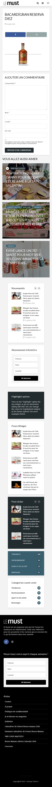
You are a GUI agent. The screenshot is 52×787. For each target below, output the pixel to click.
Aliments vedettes (13, 207)
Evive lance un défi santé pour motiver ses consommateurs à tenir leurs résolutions (31, 330)
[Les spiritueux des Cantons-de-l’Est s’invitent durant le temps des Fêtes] (16, 484)
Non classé (27, 207)
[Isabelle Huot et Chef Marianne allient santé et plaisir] (16, 475)
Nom (7, 112)
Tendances (37, 207)
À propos (8, 706)
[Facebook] (6, 641)
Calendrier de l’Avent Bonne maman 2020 (22, 726)
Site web (8, 131)
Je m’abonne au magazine (16, 716)
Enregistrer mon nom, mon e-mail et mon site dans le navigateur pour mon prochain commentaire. (24, 142)
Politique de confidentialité (16, 711)
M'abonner (26, 378)
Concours (9, 746)
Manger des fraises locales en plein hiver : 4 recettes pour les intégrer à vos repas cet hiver (31, 313)
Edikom (35, 781)
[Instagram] (12, 641)
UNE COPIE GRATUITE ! (14, 736)
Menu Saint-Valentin (18, 168)
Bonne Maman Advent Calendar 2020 (20, 741)
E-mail (8, 122)
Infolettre (9, 721)
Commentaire (10, 83)
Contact (8, 701)
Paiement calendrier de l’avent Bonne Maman (24, 731)
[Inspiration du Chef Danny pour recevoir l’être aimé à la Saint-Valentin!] (26, 181)
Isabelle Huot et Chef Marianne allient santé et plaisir (31, 474)
